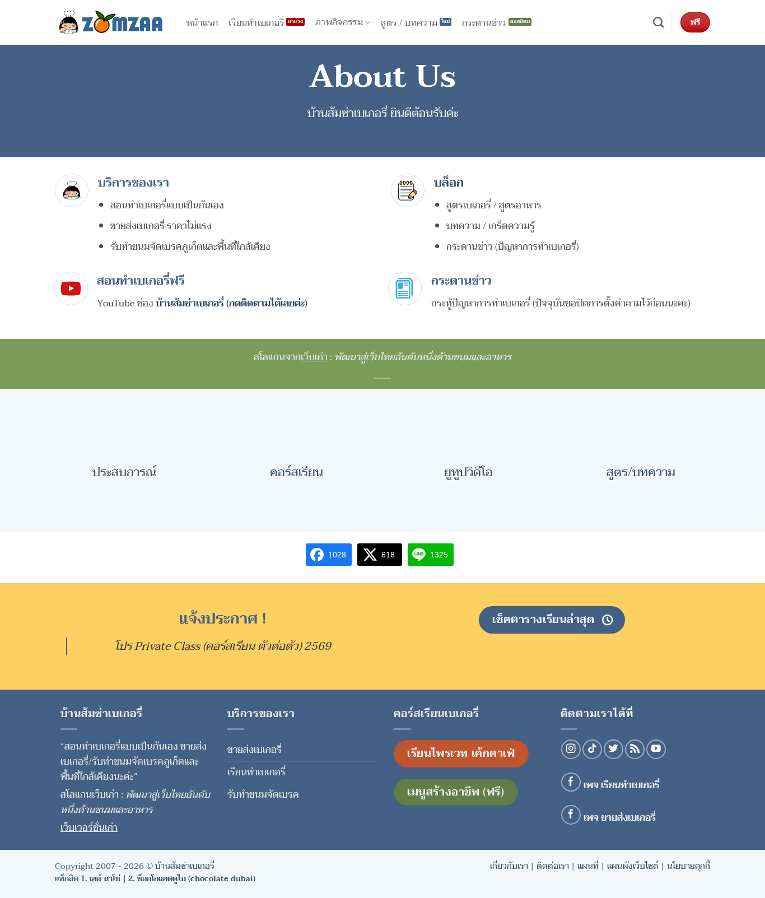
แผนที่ (588, 866)
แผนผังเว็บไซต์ (633, 866)
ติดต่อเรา (553, 866)
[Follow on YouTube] (656, 749)
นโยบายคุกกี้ (688, 866)
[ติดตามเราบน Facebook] (571, 782)
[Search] (658, 23)
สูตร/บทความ (641, 472)
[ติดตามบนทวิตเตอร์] (613, 749)
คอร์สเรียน (296, 472)
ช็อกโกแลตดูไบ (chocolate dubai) (196, 878)
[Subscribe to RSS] (635, 749)
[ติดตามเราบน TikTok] (592, 749)
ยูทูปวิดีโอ (468, 472)
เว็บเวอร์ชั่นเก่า (89, 828)
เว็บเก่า (314, 357)
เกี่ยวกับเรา (509, 866)
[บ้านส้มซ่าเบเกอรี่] (111, 22)
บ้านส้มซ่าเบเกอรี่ (184, 866)
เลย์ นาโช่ (105, 878)
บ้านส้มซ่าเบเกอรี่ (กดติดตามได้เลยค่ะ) (231, 303)
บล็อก (449, 183)
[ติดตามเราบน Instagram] (571, 749)
